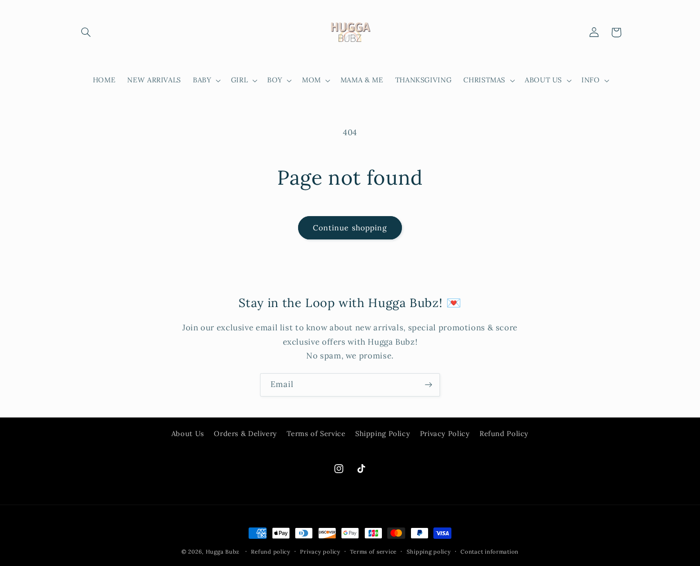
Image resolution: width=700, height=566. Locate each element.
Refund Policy (504, 433)
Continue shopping (350, 227)
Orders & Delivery (245, 433)
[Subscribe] (429, 385)
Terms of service (373, 551)
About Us (187, 433)
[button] (86, 32)
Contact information (489, 551)
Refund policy (270, 551)
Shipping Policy (382, 433)
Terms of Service (316, 433)
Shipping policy (429, 551)
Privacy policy (320, 551)
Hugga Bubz (223, 551)
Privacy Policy (445, 433)
